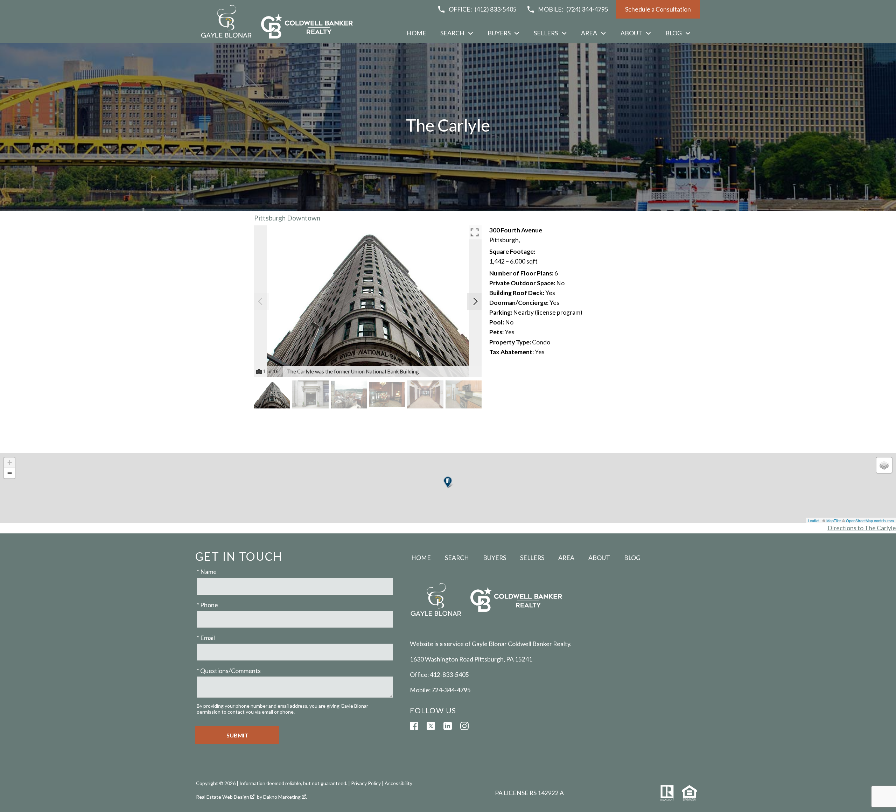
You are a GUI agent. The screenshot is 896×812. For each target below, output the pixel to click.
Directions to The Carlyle (861, 528)
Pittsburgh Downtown (287, 218)
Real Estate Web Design (223, 797)
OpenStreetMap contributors (870, 520)
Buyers (494, 557)
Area (566, 557)
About (599, 557)
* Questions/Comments (229, 670)
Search (457, 557)
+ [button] (9, 462)
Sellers (532, 557)
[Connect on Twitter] (431, 726)
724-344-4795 (451, 690)
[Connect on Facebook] (414, 726)
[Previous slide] (260, 301)
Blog (632, 557)
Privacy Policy (366, 783)
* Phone (207, 605)
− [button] (9, 473)
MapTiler (833, 520)
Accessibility (398, 783)
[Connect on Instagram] (464, 726)
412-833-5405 (449, 674)
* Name (207, 571)
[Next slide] (475, 301)
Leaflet (813, 520)
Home (416, 33)
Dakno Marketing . (285, 797)
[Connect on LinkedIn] (447, 726)
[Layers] (884, 465)
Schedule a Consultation (658, 9)
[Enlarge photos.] (475, 232)
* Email (206, 638)
